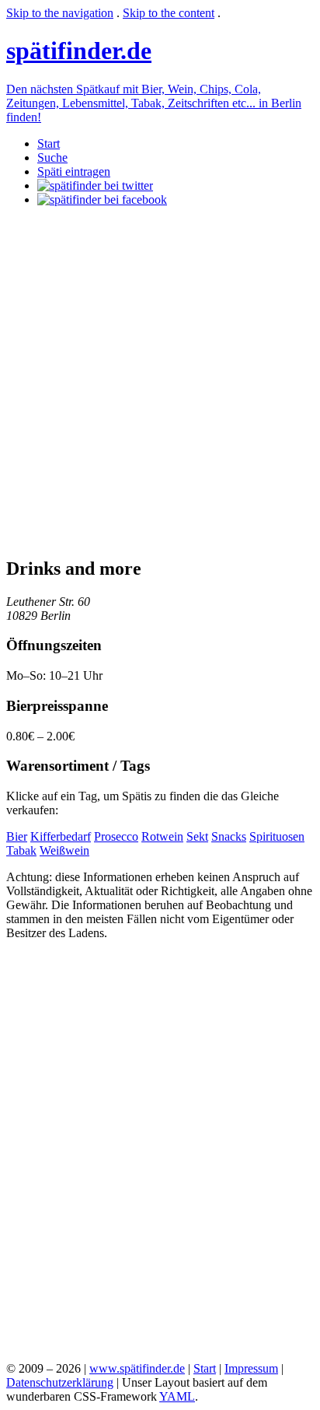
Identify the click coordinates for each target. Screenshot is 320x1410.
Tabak (21, 850)
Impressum (251, 1368)
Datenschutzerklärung (59, 1382)
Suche (52, 157)
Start (48, 143)
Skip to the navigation (59, 12)
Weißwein (64, 850)
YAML (177, 1396)
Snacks (228, 836)
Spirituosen (276, 836)
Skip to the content (168, 12)
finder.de (78, 51)
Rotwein (162, 836)
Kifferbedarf (60, 836)
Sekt (197, 836)
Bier (16, 836)
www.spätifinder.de (137, 1368)
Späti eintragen (73, 171)
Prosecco (116, 836)
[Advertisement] (160, 379)
